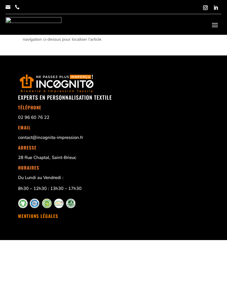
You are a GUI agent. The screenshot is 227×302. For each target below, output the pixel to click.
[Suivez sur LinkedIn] (215, 7)
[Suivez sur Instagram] (205, 7)
